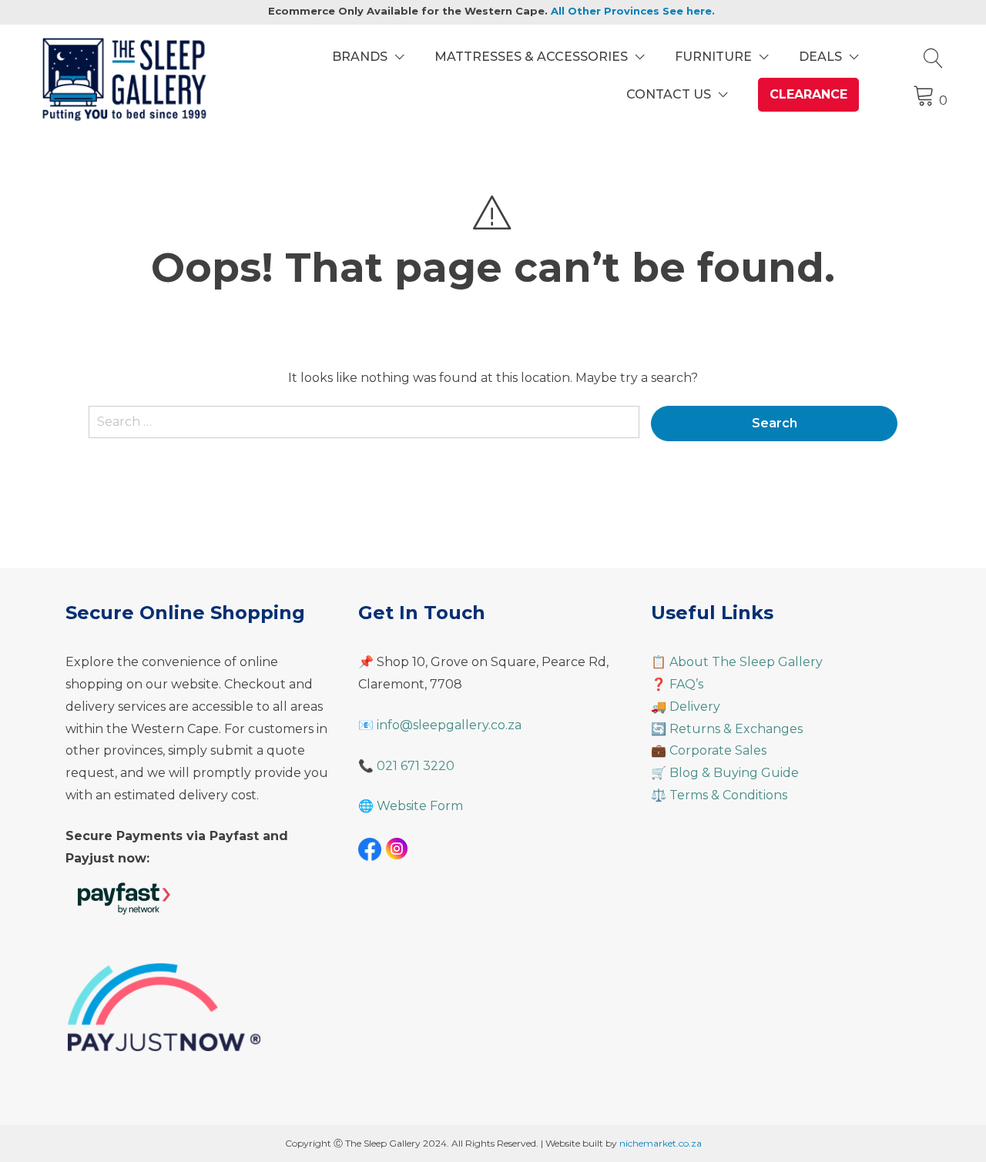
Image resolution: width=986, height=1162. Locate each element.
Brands (359, 56)
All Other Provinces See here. (633, 11)
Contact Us (668, 94)
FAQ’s (686, 684)
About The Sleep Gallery (746, 662)
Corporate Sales (717, 750)
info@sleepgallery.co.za (449, 725)
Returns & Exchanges (736, 729)
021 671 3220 (415, 765)
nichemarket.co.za (660, 1143)
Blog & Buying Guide (734, 772)
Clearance (808, 94)
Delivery (694, 706)
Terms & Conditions (728, 795)
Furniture (713, 56)
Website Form (420, 806)
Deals (820, 56)
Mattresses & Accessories (531, 56)
